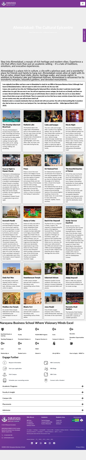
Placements (7, 404)
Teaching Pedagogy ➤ (7, 339)
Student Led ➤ (22, 353)
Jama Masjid (49, 307)
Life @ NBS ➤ (56, 353)
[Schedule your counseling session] (5, 380)
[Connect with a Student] (46, 380)
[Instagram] (50, 443)
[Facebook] (54, 443)
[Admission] (82, 410)
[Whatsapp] (41, 443)
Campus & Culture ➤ (58, 339)
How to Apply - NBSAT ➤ (77, 353)
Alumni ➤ (38, 353)
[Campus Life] (82, 398)
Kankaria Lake (29, 125)
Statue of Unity (29, 221)
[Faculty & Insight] (82, 392)
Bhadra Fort (28, 307)
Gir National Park (51, 169)
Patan (26, 169)
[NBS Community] (46, 363)
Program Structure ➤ (41, 339)
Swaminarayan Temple (32, 278)
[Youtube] (45, 443)
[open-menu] (82, 4)
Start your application (15, 368)
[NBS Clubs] (46, 374)
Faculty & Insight (9, 392)
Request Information (15, 362)
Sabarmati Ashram (51, 278)
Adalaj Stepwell (71, 278)
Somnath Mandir (9, 221)
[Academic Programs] (82, 386)
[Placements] (82, 404)
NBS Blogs (53, 368)
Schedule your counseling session (19, 380)
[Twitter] (36, 443)
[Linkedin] (32, 443)
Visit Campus (13, 374)
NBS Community (55, 362)
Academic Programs (10, 386)
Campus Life (7, 398)
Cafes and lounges (51, 125)
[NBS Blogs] (46, 369)
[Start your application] (5, 369)
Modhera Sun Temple (10, 307)
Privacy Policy (80, 447)
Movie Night (70, 125)
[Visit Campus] (5, 374)
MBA (51, 84)
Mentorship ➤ (5, 353)
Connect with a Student (57, 380)
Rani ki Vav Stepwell (52, 221)
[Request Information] (5, 363)
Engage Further (11, 357)
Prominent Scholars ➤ (24, 339)
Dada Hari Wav (8, 278)
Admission (6, 410)
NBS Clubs (53, 374)
